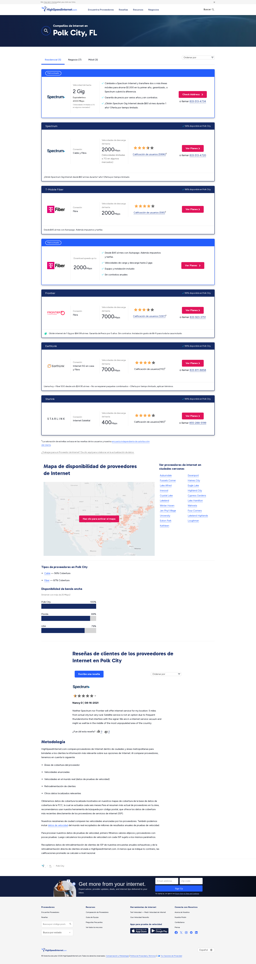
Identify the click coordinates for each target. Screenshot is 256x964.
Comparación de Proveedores (97, 912)
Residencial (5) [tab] (53, 59)
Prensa (177, 927)
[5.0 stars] (152, 148)
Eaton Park (165, 520)
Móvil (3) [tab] (93, 59)
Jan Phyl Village (168, 510)
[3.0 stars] (144, 148)
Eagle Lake (193, 485)
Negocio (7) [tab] (74, 59)
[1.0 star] (135, 148)
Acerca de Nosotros (182, 912)
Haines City (194, 480)
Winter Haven (167, 505)
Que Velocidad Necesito (139, 917)
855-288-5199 (197, 422)
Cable (47, 573)
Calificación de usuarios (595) (149, 212)
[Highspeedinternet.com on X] (181, 933)
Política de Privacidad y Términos (143, 956)
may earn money (50, 2)
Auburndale (166, 475)
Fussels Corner (168, 480)
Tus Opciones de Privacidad (171, 956)
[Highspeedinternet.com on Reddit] (191, 933)
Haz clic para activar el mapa (99, 518)
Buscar (207, 9)
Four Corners (195, 510)
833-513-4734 (197, 101)
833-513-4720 (197, 155)
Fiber (46, 580)
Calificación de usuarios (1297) (149, 316)
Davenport (193, 475)
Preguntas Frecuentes (94, 922)
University (165, 515)
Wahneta (192, 505)
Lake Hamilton (195, 500)
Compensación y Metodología (117, 956)
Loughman (193, 520)
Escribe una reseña (89, 674)
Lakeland (164, 500)
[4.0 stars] (148, 148)
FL (50, 866)
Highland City (195, 490)
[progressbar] (68, 606)
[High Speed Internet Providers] (59, 9)
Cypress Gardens (197, 495)
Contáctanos (179, 922)
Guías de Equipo (92, 917)
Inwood (164, 490)
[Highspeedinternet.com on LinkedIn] (196, 933)
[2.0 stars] (139, 148)
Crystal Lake (166, 495)
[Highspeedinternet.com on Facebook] (176, 933)
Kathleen (164, 525)
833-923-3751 (198, 317)
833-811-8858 (198, 370)
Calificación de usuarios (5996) (149, 154)
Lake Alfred (166, 485)
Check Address (189, 94)
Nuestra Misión (180, 917)
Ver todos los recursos (94, 927)
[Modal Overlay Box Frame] (128, 886)
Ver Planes (190, 148)
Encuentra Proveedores (101, 9)
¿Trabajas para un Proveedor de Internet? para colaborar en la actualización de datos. (87, 452)
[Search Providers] (70, 924)
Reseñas (123, 9)
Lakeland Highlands (198, 515)
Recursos (138, 9)
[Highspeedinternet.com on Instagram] (186, 933)
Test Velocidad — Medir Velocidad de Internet (148, 912)
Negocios (153, 9)
